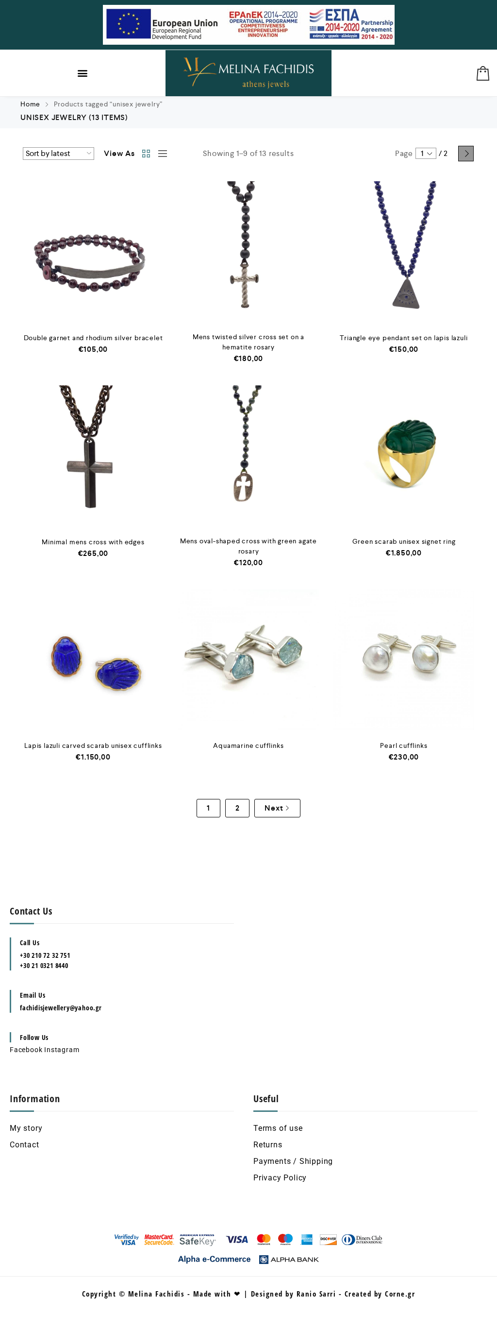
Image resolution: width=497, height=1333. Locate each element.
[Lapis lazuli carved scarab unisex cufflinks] (93, 659)
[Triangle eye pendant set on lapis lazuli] (403, 251)
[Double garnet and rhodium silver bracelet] (93, 251)
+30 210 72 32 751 (45, 955)
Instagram (61, 1050)
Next (466, 153)
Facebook (26, 1050)
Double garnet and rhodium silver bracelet (93, 337)
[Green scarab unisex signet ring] (403, 455)
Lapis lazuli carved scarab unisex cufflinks (93, 745)
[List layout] (160, 153)
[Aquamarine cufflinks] (248, 659)
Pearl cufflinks (403, 745)
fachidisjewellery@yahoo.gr (61, 1007)
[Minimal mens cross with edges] (93, 455)
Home (30, 104)
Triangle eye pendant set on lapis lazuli (403, 337)
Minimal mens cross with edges (93, 541)
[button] (83, 73)
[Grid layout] (146, 153)
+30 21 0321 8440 (44, 965)
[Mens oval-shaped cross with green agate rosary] (248, 455)
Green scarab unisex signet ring (404, 541)
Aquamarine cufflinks (248, 745)
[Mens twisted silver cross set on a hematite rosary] (248, 251)
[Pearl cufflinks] (403, 659)
